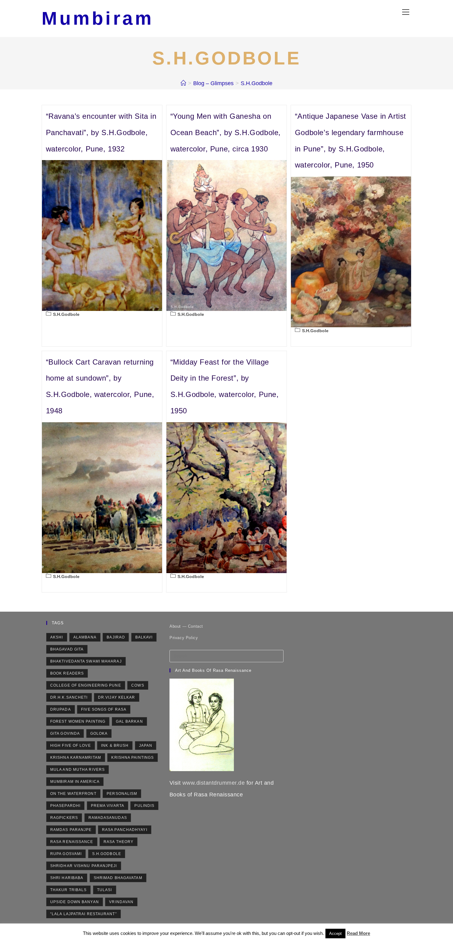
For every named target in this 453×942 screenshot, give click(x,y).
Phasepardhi (65, 806)
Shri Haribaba (66, 878)
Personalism (122, 793)
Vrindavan (121, 902)
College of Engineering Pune (85, 685)
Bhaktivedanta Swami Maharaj (86, 661)
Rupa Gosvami (66, 854)
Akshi (56, 637)
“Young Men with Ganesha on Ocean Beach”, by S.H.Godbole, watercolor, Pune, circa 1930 (225, 132)
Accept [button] (335, 933)
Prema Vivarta (107, 806)
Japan (146, 745)
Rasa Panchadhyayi (124, 830)
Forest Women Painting (77, 721)
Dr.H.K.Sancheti (69, 697)
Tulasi (104, 890)
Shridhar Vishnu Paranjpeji (83, 866)
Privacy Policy (183, 637)
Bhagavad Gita (67, 649)
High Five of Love (70, 745)
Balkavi (144, 637)
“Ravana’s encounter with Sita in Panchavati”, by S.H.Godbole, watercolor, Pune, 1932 (101, 132)
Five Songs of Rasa (103, 709)
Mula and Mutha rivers (77, 769)
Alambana (84, 637)
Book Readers (67, 673)
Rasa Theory (118, 842)
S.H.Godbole (256, 83)
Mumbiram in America (75, 781)
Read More (358, 933)
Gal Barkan (129, 721)
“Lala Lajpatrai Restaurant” (83, 914)
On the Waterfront (73, 793)
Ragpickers (64, 818)
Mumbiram (97, 18)
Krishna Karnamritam (75, 757)
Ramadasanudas (107, 818)
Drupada (60, 709)
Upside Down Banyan (74, 902)
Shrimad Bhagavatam (118, 878)
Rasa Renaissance (71, 842)
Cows (137, 685)
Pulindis (144, 806)
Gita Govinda (65, 733)
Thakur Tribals (68, 890)
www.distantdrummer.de (213, 783)
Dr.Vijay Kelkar (116, 697)
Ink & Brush (115, 745)
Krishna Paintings (132, 757)
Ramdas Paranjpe (71, 830)
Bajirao (116, 637)
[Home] (183, 83)
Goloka (99, 733)
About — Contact (186, 626)
